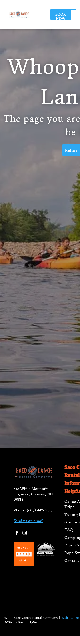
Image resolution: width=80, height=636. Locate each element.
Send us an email (28, 521)
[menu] (73, 8)
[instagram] (24, 533)
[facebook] (17, 533)
